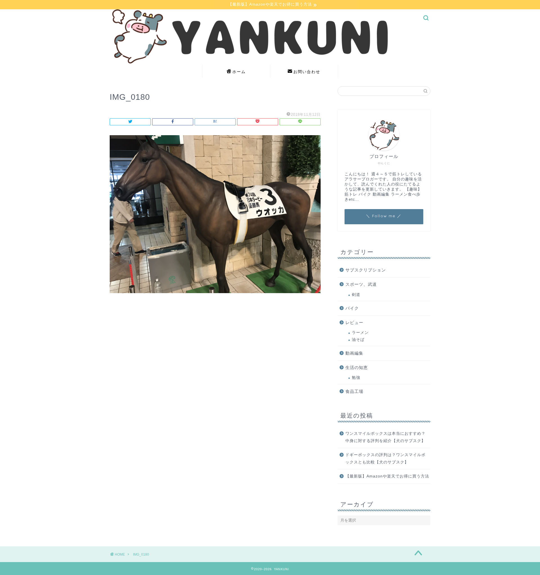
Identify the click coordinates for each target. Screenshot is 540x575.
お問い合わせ (306, 71)
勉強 (356, 377)
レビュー (354, 322)
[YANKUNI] (270, 62)
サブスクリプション (365, 270)
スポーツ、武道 (361, 284)
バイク (352, 308)
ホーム (239, 71)
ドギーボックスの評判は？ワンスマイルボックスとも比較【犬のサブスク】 (385, 458)
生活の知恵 (356, 367)
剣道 (356, 295)
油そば (358, 340)
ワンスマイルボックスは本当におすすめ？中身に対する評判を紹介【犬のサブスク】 (385, 437)
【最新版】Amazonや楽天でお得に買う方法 (387, 476)
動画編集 (354, 353)
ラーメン (360, 332)
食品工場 (354, 391)
